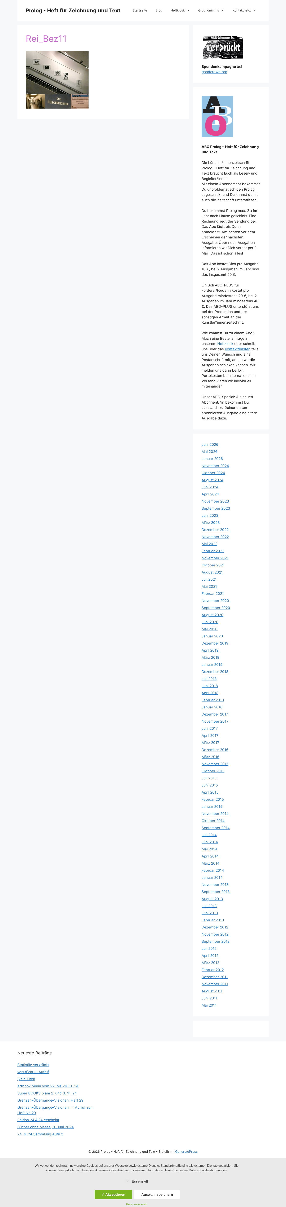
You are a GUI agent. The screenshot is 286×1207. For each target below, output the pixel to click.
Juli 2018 (209, 679)
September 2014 (216, 828)
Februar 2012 (213, 970)
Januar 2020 (212, 636)
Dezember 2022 (215, 530)
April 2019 (210, 650)
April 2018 (210, 693)
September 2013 (216, 892)
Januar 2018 (212, 707)
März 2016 (210, 757)
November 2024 (215, 466)
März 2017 (210, 743)
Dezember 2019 (215, 643)
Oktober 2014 (213, 821)
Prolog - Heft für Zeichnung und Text (73, 10)
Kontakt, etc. (242, 10)
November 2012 (215, 934)
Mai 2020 (210, 629)
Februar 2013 (213, 920)
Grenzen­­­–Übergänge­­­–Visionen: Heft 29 (50, 1100)
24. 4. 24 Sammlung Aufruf (40, 1134)
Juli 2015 (209, 778)
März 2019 (210, 657)
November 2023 (215, 501)
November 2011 (215, 984)
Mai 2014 (209, 849)
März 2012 (210, 963)
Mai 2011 (209, 1005)
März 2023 (211, 523)
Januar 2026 (212, 459)
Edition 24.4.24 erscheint (38, 1120)
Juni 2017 (210, 728)
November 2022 (215, 537)
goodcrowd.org (214, 72)
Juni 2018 (210, 686)
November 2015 (215, 764)
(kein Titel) (26, 1079)
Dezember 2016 (215, 750)
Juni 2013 (210, 913)
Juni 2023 (210, 515)
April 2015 (210, 792)
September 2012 (215, 941)
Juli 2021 (209, 579)
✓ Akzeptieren (113, 1194)
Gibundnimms (208, 10)
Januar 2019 (212, 664)
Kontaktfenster (237, 349)
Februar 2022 (213, 551)
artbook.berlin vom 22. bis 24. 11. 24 (48, 1086)
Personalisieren (136, 1204)
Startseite (140, 10)
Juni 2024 (210, 487)
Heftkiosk (178, 10)
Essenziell (140, 1181)
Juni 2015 (210, 785)
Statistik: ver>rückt (33, 1065)
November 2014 (215, 814)
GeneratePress (186, 1152)
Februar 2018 (213, 700)
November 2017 (215, 721)
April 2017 (210, 735)
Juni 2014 (210, 842)
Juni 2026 (210, 444)
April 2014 (210, 856)
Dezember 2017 (215, 714)
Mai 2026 (210, 452)
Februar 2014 (213, 870)
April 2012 (210, 956)
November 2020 (215, 601)
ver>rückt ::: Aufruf (33, 1072)
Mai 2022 (209, 544)
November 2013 (215, 885)
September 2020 (216, 608)
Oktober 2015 (213, 771)
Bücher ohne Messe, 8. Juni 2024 (45, 1127)
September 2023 (216, 508)
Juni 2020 (210, 622)
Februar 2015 (213, 799)
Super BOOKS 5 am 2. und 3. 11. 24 (47, 1093)
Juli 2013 (209, 906)
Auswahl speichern (157, 1194)
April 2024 (210, 494)
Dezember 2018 (215, 672)
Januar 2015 (212, 806)
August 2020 (212, 615)
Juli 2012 (209, 948)
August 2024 (212, 480)
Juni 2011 (209, 998)
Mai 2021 (209, 586)
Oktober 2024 (213, 473)
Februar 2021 (213, 593)
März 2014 (210, 863)
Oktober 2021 (213, 565)
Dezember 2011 (215, 977)
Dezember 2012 (215, 927)
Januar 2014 (212, 877)
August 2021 (212, 572)
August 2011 (212, 991)
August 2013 (212, 899)
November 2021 (215, 558)
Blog (159, 10)
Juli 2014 (209, 835)
